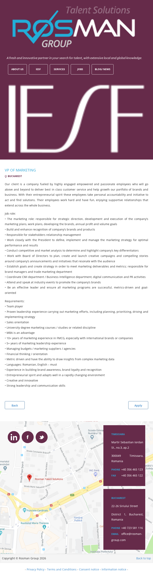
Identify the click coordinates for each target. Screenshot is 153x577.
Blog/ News (102, 69)
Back (15, 405)
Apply (138, 405)
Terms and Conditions (61, 569)
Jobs (80, 69)
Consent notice (89, 569)
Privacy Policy (35, 569)
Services (59, 69)
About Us (17, 69)
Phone (115, 469)
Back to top (143, 558)
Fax (113, 475)
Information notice (114, 569)
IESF (38, 69)
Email (115, 534)
